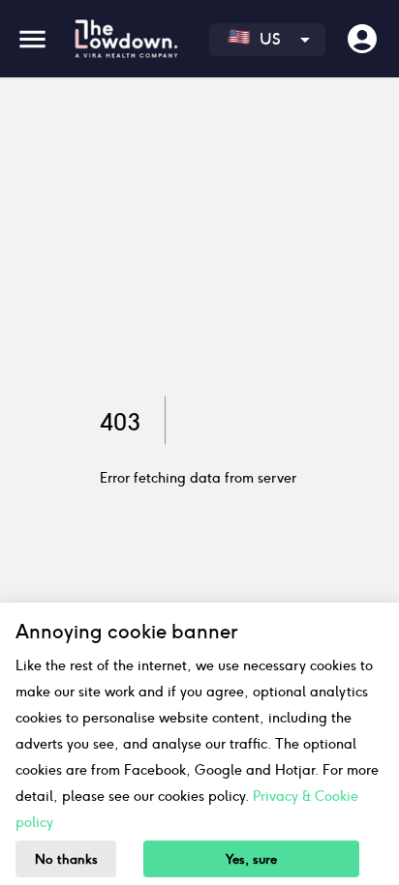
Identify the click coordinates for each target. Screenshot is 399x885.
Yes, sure (251, 859)
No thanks (66, 859)
